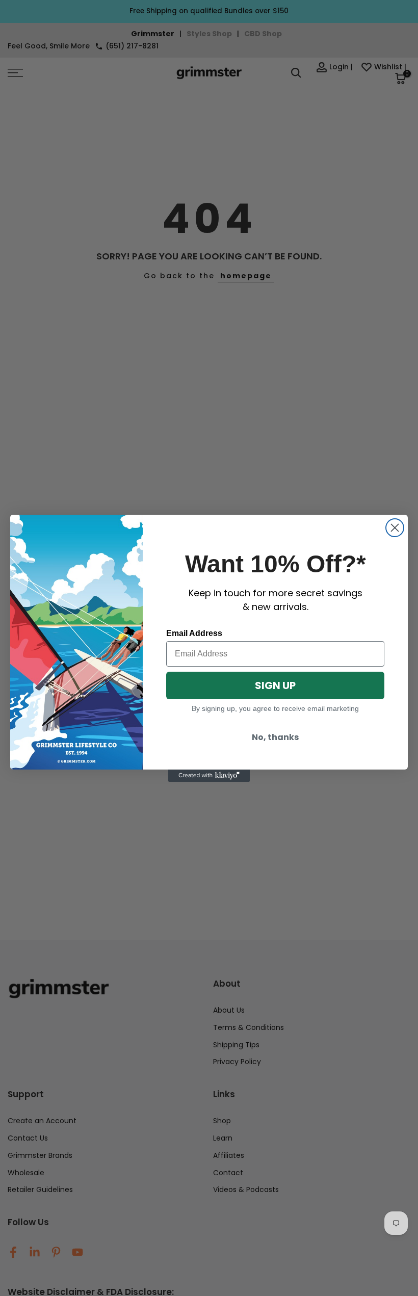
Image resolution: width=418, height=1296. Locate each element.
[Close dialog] (395, 528)
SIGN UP (275, 685)
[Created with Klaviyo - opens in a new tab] (209, 776)
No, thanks (275, 737)
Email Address (194, 633)
